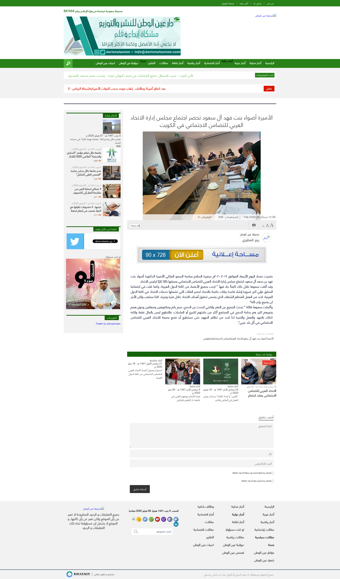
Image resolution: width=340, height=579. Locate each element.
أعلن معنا (244, 3)
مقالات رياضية (235, 537)
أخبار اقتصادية (212, 62)
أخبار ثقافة (177, 62)
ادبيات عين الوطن (105, 62)
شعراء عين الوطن (264, 560)
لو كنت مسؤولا (234, 529)
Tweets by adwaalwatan (108, 323)
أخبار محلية (255, 62)
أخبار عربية (240, 62)
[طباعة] (254, 225)
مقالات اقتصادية (204, 529)
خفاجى (97, 574)
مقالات (164, 62)
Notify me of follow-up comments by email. (251, 473)
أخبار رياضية (194, 62)
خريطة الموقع (228, 3)
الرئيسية (269, 62)
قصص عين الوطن (233, 552)
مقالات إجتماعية (264, 529)
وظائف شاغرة (206, 506)
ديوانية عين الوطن (128, 62)
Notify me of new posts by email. (256, 481)
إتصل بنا (257, 3)
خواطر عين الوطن (264, 552)
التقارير (151, 62)
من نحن (270, 3)
